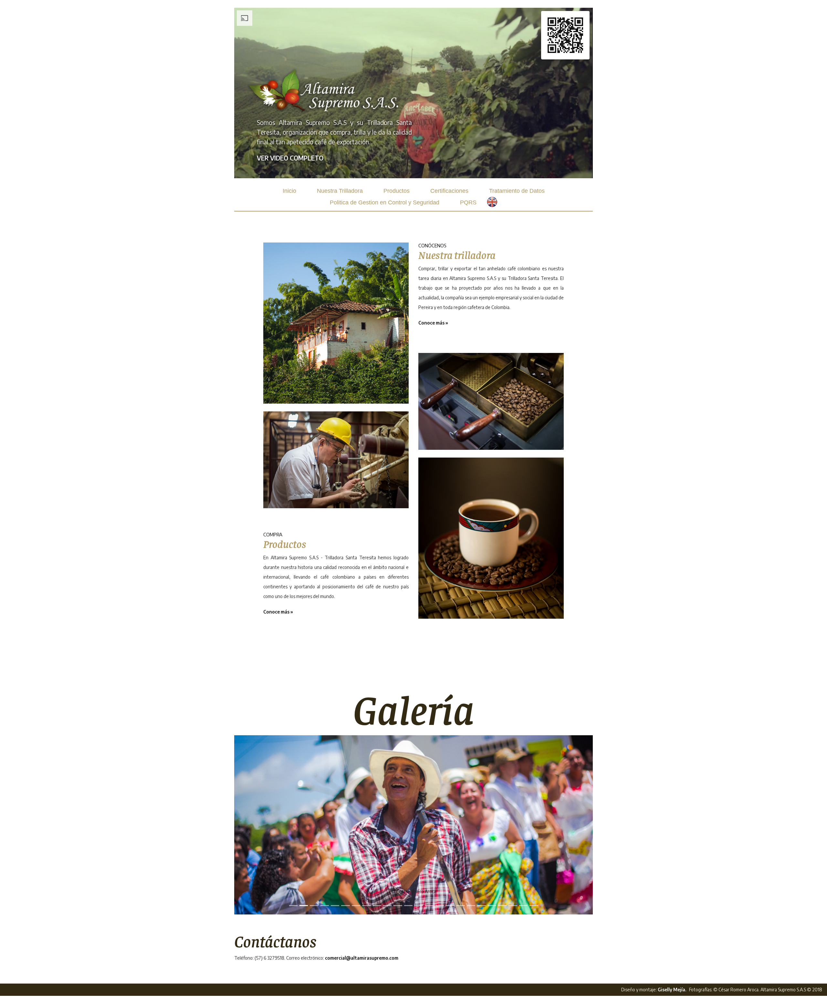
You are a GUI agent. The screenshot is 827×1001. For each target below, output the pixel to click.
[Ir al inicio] (324, 90)
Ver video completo (290, 158)
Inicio (289, 191)
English (497, 202)
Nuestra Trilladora (340, 191)
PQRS (468, 202)
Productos (396, 191)
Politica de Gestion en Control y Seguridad (384, 202)
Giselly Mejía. (672, 989)
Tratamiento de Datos (517, 191)
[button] (261, 824)
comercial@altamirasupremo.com (361, 958)
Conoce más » (278, 611)
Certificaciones (449, 191)
